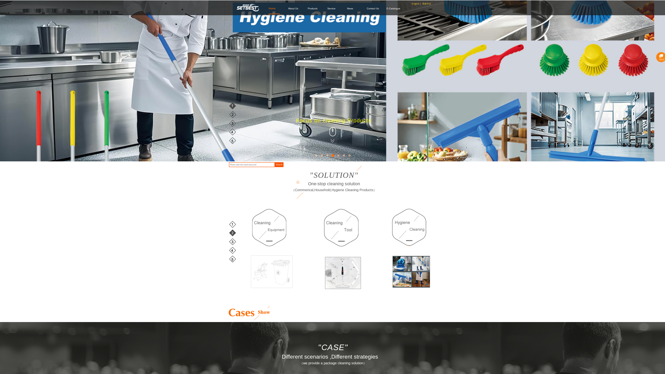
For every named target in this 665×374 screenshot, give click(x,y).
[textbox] (252, 164)
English (415, 4)
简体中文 (426, 4)
